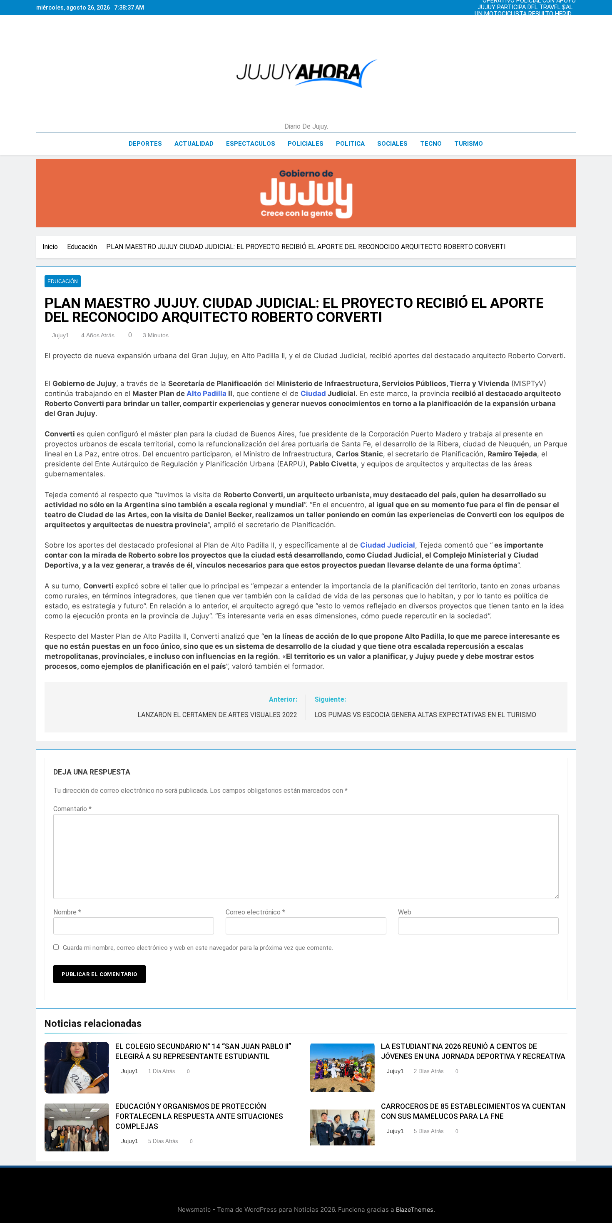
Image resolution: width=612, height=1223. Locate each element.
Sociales (392, 143)
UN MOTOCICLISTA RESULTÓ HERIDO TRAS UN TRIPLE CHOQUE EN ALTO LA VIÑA (525, 14)
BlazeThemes (414, 1209)
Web (404, 912)
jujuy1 (60, 335)
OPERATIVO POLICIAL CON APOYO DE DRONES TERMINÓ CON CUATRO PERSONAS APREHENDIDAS (527, 27)
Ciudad (313, 393)
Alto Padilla (206, 393)
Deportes (145, 143)
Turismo (468, 143)
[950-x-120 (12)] (306, 193)
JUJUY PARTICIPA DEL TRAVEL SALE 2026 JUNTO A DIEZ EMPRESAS (527, 7)
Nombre (67, 912)
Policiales (305, 143)
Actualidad (194, 143)
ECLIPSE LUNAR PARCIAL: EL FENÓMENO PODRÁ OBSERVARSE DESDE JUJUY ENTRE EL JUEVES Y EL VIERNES (529, 20)
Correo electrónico (255, 912)
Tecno (431, 143)
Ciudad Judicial (387, 545)
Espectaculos (250, 143)
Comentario (72, 809)
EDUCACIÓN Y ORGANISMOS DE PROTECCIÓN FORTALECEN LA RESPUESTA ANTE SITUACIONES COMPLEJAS (199, 1116)
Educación (62, 281)
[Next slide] (571, 5)
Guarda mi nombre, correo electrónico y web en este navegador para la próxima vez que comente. (198, 947)
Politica (350, 143)
